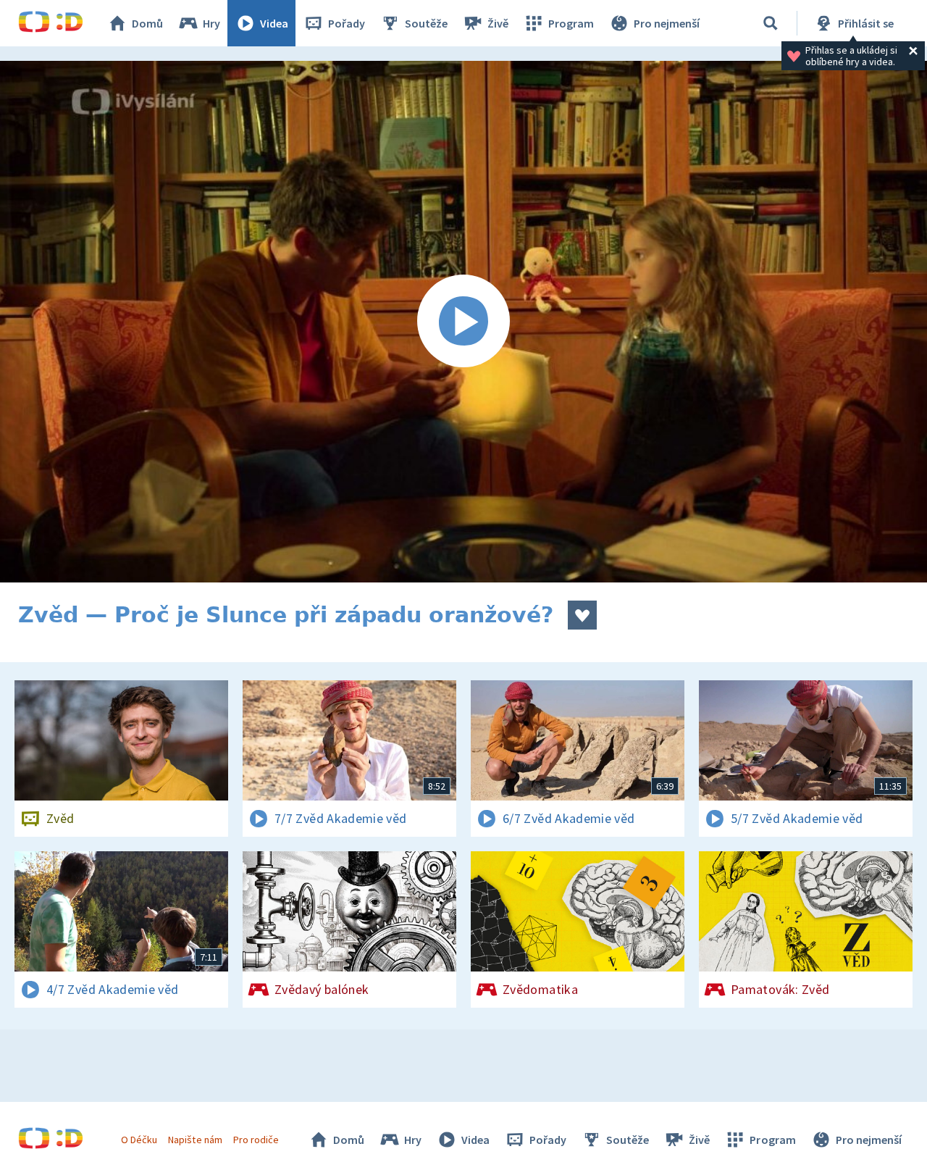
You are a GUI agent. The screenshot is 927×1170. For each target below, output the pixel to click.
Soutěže (426, 23)
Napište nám (195, 1139)
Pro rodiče (256, 1139)
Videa (274, 23)
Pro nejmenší (667, 23)
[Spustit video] (463, 321)
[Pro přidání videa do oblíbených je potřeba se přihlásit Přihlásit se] (582, 615)
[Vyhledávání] (770, 23)
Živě (497, 23)
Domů (147, 23)
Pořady (346, 23)
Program (571, 23)
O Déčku (139, 1139)
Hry (211, 23)
